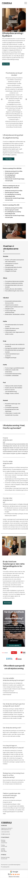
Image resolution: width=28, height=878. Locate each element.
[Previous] (2, 99)
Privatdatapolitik (5, 867)
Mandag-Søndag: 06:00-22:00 (5, 858)
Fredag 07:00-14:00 (4, 845)
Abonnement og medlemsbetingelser (10, 864)
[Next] (26, 99)
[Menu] (25, 3)
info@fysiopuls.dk (5, 834)
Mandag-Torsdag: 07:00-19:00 (4, 841)
